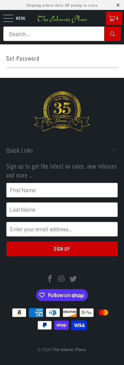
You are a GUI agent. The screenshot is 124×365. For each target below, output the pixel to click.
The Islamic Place (69, 349)
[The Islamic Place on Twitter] (73, 279)
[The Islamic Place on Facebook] (50, 279)
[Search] (112, 33)
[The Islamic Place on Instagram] (62, 279)
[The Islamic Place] (62, 19)
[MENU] (5, 18)
